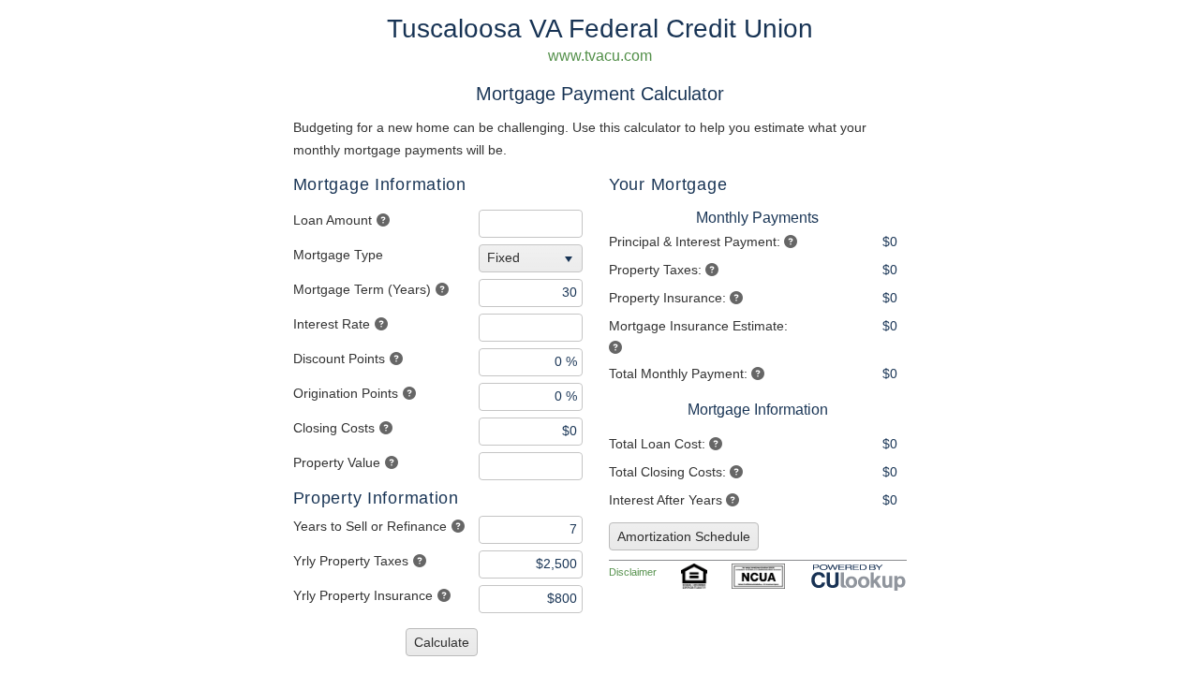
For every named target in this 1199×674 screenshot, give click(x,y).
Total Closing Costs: (667, 471)
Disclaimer (633, 572)
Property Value (336, 462)
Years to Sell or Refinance (370, 526)
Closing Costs (334, 427)
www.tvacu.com (600, 56)
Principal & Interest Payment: (694, 241)
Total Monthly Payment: (678, 373)
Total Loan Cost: (657, 443)
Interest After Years (665, 499)
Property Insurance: (667, 297)
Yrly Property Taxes (350, 560)
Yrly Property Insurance (363, 595)
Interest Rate (331, 323)
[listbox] (533, 258)
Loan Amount (332, 219)
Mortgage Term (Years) (362, 289)
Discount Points (339, 358)
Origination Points (345, 393)
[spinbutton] (531, 224)
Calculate (441, 642)
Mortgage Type (338, 254)
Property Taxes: (655, 269)
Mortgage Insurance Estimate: (698, 325)
